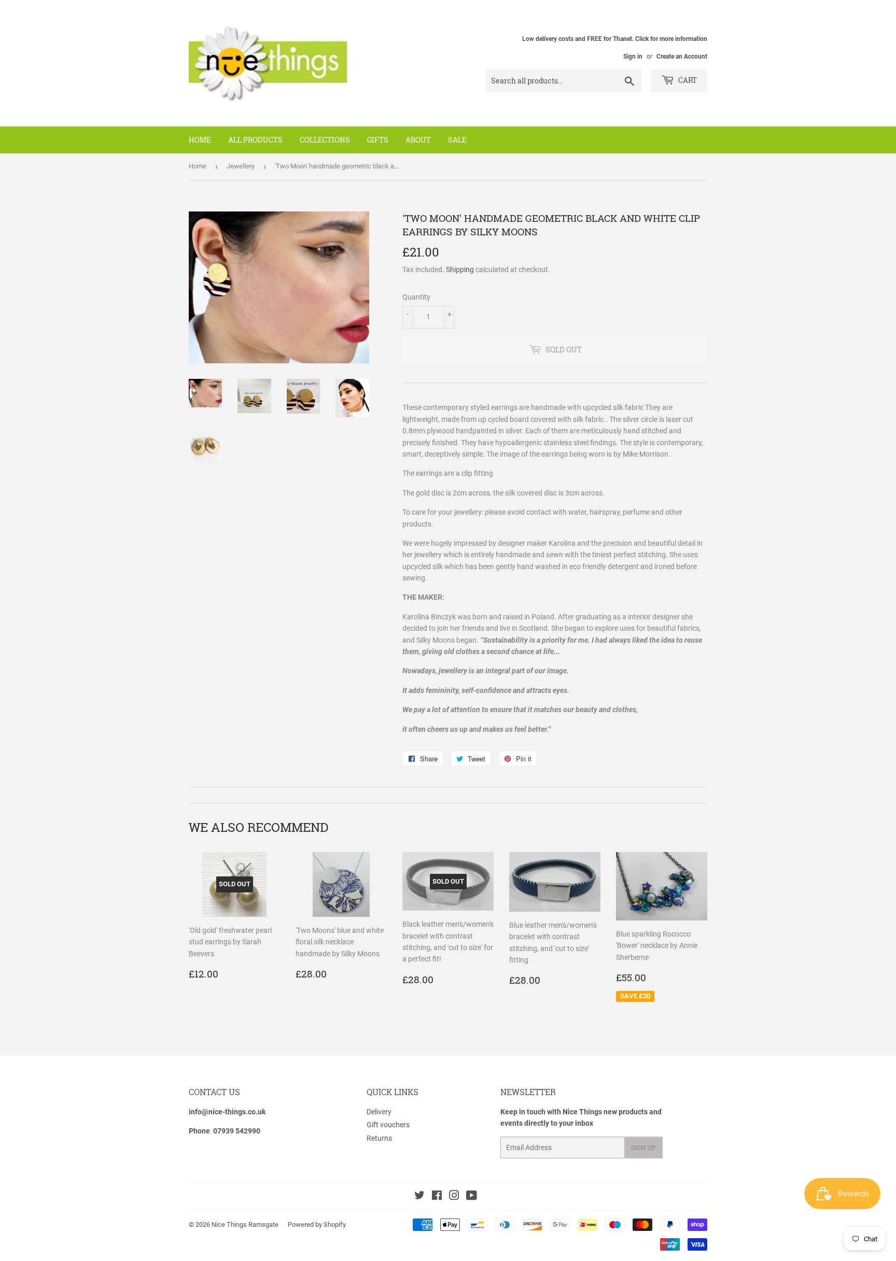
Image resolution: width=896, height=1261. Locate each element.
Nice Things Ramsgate (245, 1224)
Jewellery (241, 166)
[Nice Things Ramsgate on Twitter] (419, 1197)
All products (255, 140)
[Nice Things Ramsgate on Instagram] (454, 1197)
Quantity (416, 297)
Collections (325, 140)
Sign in (632, 56)
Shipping (460, 269)
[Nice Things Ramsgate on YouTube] (471, 1197)
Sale (457, 140)
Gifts (377, 140)
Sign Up (643, 1147)
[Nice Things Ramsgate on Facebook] (436, 1197)
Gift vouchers (388, 1125)
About (418, 140)
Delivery (379, 1112)
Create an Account (681, 56)
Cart (687, 80)
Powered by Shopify (317, 1224)
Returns (379, 1138)
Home (200, 140)
